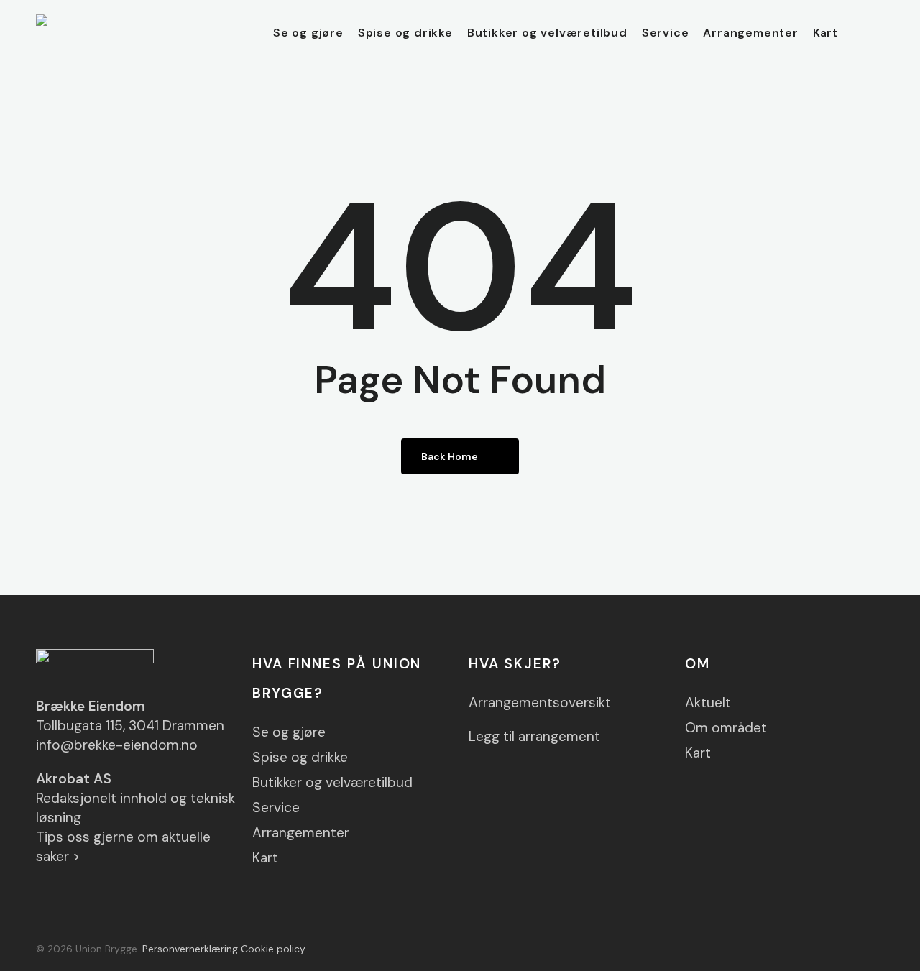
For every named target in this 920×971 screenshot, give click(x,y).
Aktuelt (708, 703)
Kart (265, 858)
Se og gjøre (289, 732)
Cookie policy (273, 948)
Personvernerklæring (190, 948)
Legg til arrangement (534, 736)
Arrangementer (300, 833)
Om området (726, 728)
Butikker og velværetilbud (332, 782)
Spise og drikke (300, 757)
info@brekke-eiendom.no (117, 745)
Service (276, 807)
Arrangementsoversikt (540, 703)
